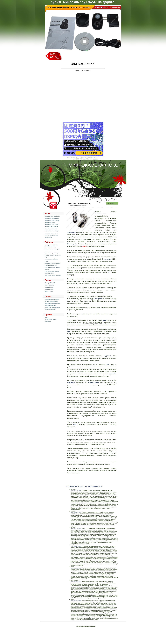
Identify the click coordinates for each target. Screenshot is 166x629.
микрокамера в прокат (51, 226)
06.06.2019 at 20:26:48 (76, 600)
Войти (46, 317)
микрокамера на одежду (52, 231)
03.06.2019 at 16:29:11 (76, 490)
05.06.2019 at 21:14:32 (76, 581)
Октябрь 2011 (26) (50, 283)
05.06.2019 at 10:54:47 (76, 546)
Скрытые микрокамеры (79, 204)
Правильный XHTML (51, 319)
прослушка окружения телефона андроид (51, 246)
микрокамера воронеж (80, 205)
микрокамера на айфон (51, 224)
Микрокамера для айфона (52, 303)
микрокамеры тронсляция (52, 216)
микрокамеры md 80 (102, 218)
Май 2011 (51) (49, 291)
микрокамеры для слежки (82, 259)
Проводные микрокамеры (52, 307)
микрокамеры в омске (98, 385)
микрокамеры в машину (52, 218)
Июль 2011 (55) (49, 287)
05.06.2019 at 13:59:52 (76, 568)
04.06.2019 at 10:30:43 (76, 528)
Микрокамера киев (50, 309)
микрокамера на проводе (52, 220)
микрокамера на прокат (51, 233)
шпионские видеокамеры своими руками (52, 272)
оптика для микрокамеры (92, 322)
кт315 (46, 261)
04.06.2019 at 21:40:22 (76, 512)
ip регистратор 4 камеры (52, 253)
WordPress (48, 321)
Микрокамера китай (50, 305)
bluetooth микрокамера (51, 235)
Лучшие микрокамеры (51, 301)
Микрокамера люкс (93, 165)
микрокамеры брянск (109, 338)
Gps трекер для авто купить (53, 275)
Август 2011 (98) (49, 285)
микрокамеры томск (50, 228)
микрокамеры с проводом (76, 325)
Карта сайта (48, 237)
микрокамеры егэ (50, 222)
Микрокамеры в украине (52, 299)
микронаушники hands (51, 259)
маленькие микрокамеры (99, 453)
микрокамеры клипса (99, 431)
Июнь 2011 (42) (49, 289)
